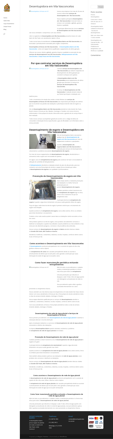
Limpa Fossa (7, 26)
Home (5, 18)
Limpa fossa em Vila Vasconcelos (49, 56)
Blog (5, 29)
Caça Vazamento (9, 23)
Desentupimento (36, 246)
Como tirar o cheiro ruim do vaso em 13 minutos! (96, 22)
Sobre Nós (7, 20)
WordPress (63, 436)
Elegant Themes (43, 436)
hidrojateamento (36, 165)
